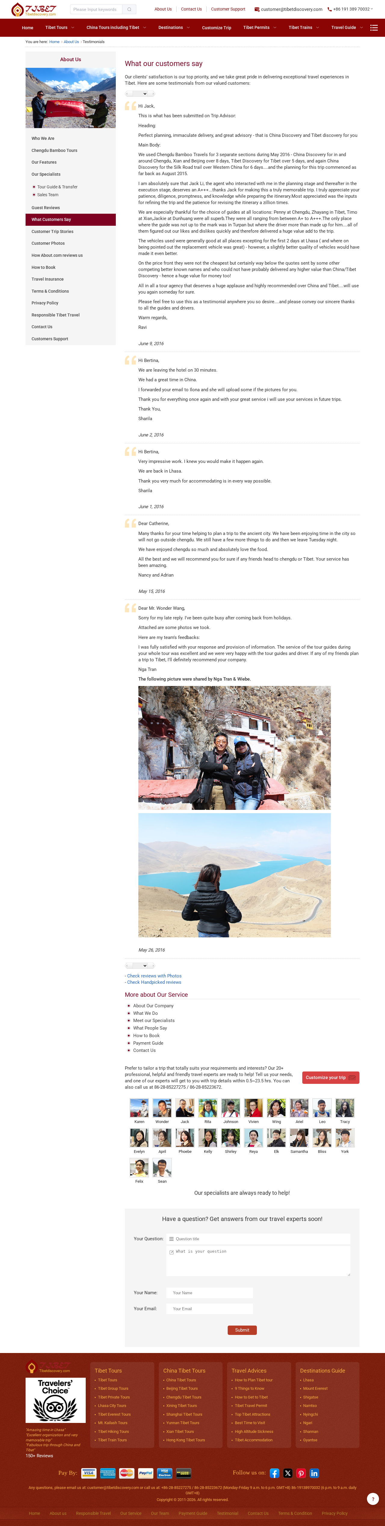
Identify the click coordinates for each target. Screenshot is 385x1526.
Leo (322, 1121)
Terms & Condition (295, 1513)
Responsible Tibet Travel (56, 315)
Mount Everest (315, 1388)
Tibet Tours (56, 27)
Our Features (44, 162)
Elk (276, 1151)
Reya (253, 1151)
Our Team (160, 1513)
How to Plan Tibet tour (254, 1380)
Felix (139, 1181)
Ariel (299, 1121)
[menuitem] (27, 28)
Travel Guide (343, 27)
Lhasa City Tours (112, 1405)
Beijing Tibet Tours (182, 1388)
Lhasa (308, 1380)
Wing (276, 1121)
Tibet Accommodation (254, 1440)
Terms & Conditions (50, 291)
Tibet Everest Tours (114, 1414)
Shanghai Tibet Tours (184, 1414)
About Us (163, 9)
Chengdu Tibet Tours (184, 1397)
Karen (139, 1121)
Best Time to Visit (250, 1423)
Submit (242, 1330)
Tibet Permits (256, 27)
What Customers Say (51, 219)
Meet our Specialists (154, 1020)
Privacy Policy (45, 302)
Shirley (230, 1151)
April (162, 1151)
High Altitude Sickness (254, 1431)
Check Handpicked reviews (154, 982)
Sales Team (47, 194)
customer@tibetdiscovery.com (291, 9)
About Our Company (153, 1005)
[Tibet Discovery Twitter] (288, 1473)
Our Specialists (46, 174)
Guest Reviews (46, 207)
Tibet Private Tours (114, 1397)
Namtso (310, 1405)
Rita (208, 1121)
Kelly (208, 1151)
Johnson (230, 1121)
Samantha (299, 1151)
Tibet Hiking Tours (113, 1431)
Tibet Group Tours (113, 1388)
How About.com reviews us (57, 255)
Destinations (171, 27)
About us (58, 1513)
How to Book (43, 267)
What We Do (145, 1013)
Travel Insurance (48, 279)
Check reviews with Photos (154, 976)
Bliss (322, 1151)
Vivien (253, 1121)
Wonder (162, 1121)
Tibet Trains (300, 27)
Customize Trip (216, 27)
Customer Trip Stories (52, 231)
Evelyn (139, 1151)
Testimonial (227, 1513)
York (345, 1151)
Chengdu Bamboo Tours (54, 150)
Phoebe (185, 1151)
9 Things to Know (249, 1388)
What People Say (150, 1028)
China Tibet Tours (181, 1380)
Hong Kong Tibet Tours (185, 1440)
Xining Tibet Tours (181, 1405)
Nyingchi (310, 1414)
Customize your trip (326, 1077)
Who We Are (43, 138)
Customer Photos (48, 243)
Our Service (130, 1513)
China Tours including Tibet (113, 27)
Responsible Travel (93, 1513)
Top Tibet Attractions (252, 1414)
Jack (185, 1121)
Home (27, 27)
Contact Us (191, 9)
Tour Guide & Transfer (57, 186)
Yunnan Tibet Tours (182, 1423)
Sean (162, 1181)
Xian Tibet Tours (180, 1431)
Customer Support (228, 9)
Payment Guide (148, 1043)
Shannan (310, 1431)
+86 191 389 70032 (351, 9)
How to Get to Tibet (251, 1397)
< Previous (129, 94)
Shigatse (310, 1397)
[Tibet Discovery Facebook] (274, 1473)
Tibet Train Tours (112, 1440)
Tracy (345, 1121)
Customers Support (50, 338)
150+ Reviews (39, 1455)
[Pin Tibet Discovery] (301, 1473)
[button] (350, 9)
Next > (152, 94)
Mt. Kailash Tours (113, 1423)
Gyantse (310, 1440)
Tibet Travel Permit (251, 1405)
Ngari (307, 1423)
